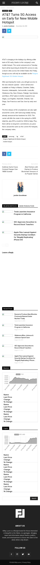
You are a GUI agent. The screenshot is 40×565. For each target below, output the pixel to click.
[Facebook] (11, 554)
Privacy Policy (26, 562)
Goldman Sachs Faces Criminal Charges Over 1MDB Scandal (10, 169)
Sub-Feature (10, 8)
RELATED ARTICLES (10, 206)
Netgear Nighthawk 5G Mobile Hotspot (14, 139)
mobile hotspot (7, 141)
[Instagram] (17, 554)
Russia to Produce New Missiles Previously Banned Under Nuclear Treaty (26, 316)
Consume (5, 11)
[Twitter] (23, 554)
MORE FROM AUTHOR (26, 206)
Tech (10, 11)
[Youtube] (29, 554)
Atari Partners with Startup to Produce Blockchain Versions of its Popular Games (30, 170)
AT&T (22, 136)
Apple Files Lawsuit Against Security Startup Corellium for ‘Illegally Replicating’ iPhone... (25, 358)
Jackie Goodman (9, 26)
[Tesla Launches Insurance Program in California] (7, 214)
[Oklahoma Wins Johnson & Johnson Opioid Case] (7, 338)
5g (17, 136)
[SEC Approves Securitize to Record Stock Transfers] (7, 224)
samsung (11, 136)
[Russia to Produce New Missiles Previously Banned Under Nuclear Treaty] (7, 317)
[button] (37, 3)
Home (3, 8)
